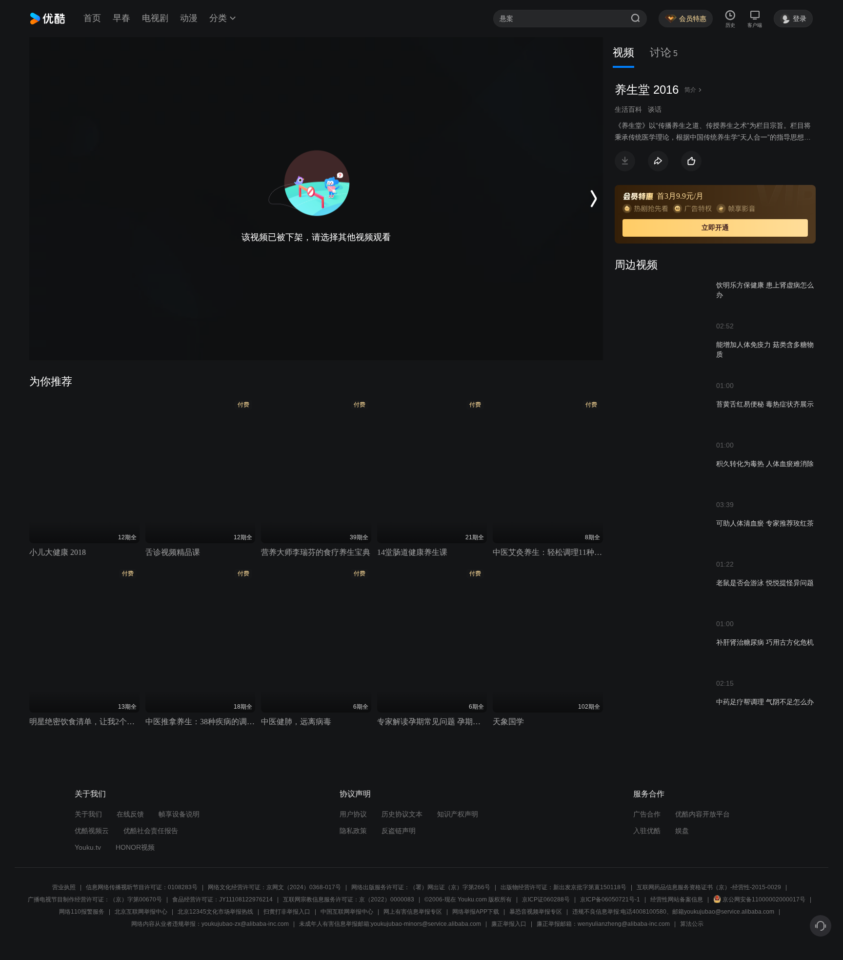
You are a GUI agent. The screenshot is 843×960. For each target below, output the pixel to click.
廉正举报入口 (508, 923)
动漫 (189, 18)
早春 (121, 18)
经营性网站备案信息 (676, 899)
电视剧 (155, 18)
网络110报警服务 (81, 911)
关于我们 (88, 814)
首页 (92, 18)
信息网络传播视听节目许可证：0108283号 (142, 887)
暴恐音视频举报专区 (535, 911)
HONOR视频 (135, 847)
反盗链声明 (398, 831)
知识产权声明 (457, 814)
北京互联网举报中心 (141, 911)
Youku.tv (88, 847)
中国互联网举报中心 (347, 911)
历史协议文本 (401, 814)
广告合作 (647, 814)
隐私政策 (353, 831)
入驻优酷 (647, 831)
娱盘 (682, 831)
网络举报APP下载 (475, 911)
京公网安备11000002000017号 (764, 899)
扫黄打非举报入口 (286, 911)
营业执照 (64, 887)
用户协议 (353, 814)
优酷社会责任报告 (150, 831)
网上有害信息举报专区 (412, 911)
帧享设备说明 (179, 814)
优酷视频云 (92, 831)
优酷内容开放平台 (702, 814)
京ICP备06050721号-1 (610, 899)
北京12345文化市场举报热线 (215, 911)
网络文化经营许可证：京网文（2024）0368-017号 (274, 887)
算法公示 (691, 923)
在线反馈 (130, 814)
